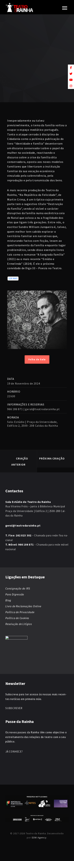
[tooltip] (71, 68)
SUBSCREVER (13, 708)
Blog (8, 600)
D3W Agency (39, 837)
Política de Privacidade (19, 612)
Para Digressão (14, 594)
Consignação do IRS (17, 588)
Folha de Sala (37, 359)
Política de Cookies (17, 618)
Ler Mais (13, 278)
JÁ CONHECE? (14, 751)
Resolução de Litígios (18, 624)
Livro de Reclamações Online (23, 606)
